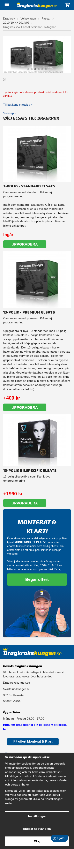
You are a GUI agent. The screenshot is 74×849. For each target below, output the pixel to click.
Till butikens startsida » (18, 104)
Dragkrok (9, 18)
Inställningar (37, 816)
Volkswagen (28, 18)
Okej (37, 841)
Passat (46, 18)
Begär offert (37, 579)
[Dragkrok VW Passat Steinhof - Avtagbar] (37, 54)
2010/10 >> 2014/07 (16, 22)
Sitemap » (9, 113)
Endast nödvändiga (37, 828)
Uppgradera (25, 244)
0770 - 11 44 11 (49, 565)
